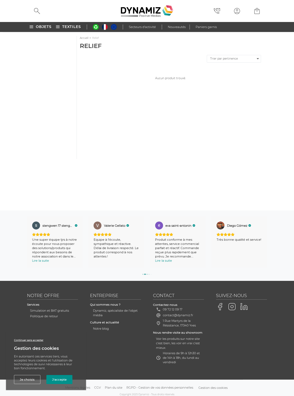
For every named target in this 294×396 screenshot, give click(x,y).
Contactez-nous (165, 305)
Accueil (84, 37)
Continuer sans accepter (28, 340)
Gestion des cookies (213, 388)
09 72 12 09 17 (172, 309)
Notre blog (101, 328)
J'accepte (59, 379)
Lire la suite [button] (40, 260)
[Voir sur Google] (36, 225)
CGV (97, 387)
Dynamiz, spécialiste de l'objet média (115, 313)
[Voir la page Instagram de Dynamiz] (232, 307)
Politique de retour (44, 316)
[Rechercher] (37, 11)
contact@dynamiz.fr (178, 315)
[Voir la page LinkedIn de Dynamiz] (244, 307)
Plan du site (113, 387)
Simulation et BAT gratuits (49, 310)
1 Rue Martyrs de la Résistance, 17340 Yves (179, 323)
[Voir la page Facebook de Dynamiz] (220, 307)
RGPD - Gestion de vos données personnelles (159, 387)
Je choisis (27, 379)
